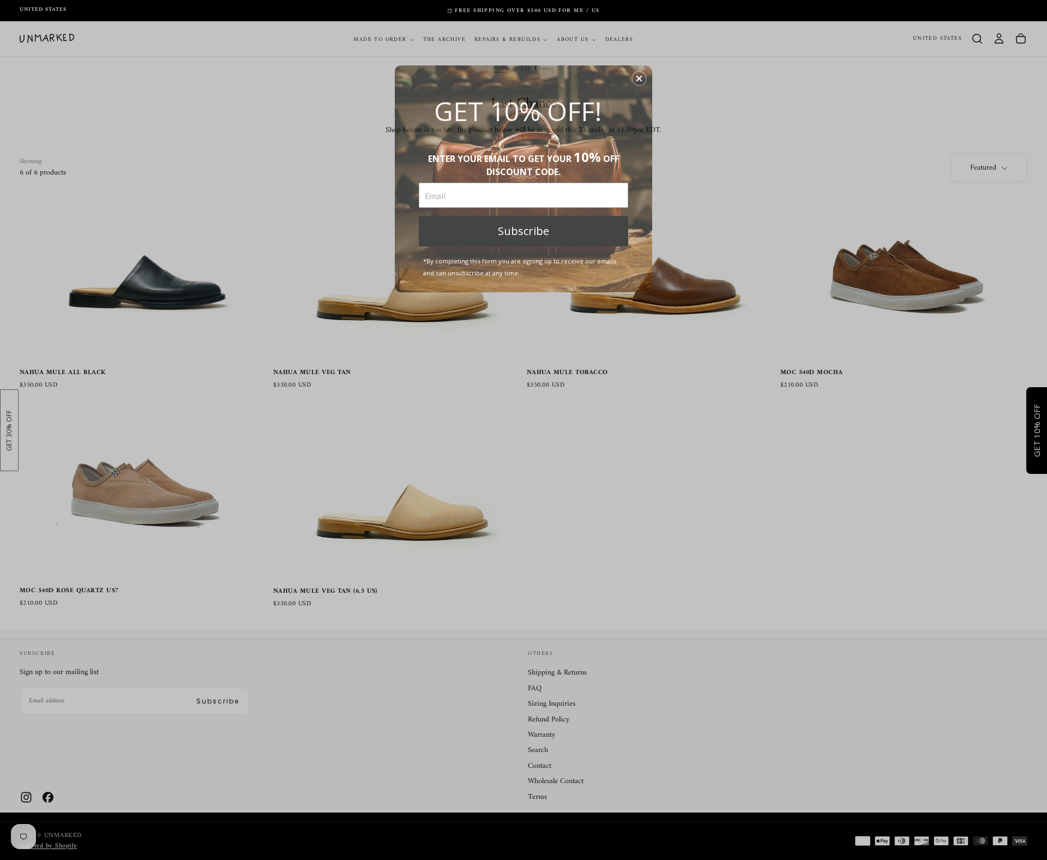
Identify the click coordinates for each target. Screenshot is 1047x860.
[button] (639, 78)
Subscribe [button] (523, 231)
